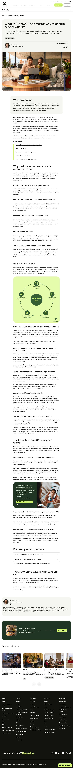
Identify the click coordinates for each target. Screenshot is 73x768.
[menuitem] (68, 1)
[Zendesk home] (5, 4)
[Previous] (34, 684)
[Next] (39, 684)
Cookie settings (25, 764)
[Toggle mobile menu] (70, 9)
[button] (35, 555)
